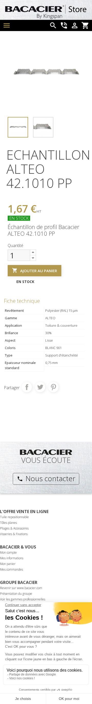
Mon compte (8, 552)
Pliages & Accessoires (14, 528)
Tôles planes (8, 522)
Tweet (40, 387)
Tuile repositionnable (14, 517)
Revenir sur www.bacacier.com (21, 588)
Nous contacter (46, 478)
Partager (27, 387)
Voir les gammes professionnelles (22, 599)
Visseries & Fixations (14, 534)
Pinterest (53, 387)
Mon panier (8, 564)
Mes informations (11, 558)
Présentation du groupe (16, 593)
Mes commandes (11, 569)
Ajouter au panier (34, 270)
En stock (19, 218)
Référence (16, 195)
